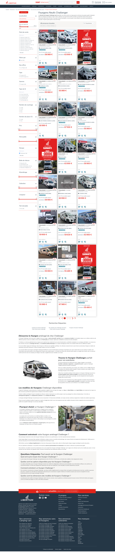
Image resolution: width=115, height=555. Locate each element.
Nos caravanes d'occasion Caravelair (66, 538)
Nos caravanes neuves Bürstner (65, 526)
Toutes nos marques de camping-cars (27, 528)
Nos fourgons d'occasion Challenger (46, 532)
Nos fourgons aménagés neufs (45, 525)
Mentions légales (58, 549)
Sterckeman (80, 543)
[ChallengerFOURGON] (47, 36)
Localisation (23, 16)
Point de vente (23, 32)
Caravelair (80, 529)
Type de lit (22, 89)
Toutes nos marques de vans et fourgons (47, 523)
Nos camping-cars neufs (24, 529)
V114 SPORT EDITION (67, 45)
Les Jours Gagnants (26, 6)
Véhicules (34, 6)
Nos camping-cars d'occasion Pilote (27, 538)
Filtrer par (22, 58)
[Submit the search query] (20, 35)
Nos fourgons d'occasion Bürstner (46, 529)
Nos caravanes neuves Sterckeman (65, 532)
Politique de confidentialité (48, 549)
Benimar (80, 526)
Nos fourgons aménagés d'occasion (46, 526)
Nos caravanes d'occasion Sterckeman (66, 540)
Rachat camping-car (82, 511)
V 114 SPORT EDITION (67, 296)
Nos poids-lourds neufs (24, 539)
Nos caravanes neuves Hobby (64, 529)
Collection (22, 183)
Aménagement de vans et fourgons (85, 505)
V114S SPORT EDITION (67, 225)
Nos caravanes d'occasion (63, 535)
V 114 (63, 154)
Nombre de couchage (26, 105)
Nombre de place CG (26, 117)
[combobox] (64, 2)
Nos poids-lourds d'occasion (25, 540)
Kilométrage (23, 172)
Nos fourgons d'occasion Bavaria (46, 528)
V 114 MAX (64, 190)
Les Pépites (60, 30)
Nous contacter (108, 2)
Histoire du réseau (62, 503)
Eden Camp (80, 533)
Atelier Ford (80, 503)
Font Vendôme (81, 534)
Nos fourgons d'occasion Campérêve (47, 530)
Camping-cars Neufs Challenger (39, 327)
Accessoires (48, 6)
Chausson (80, 531)
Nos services (41, 6)
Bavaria (79, 524)
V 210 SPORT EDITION (67, 117)
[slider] (19, 130)
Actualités (75, 6)
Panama (79, 539)
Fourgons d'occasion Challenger (76, 327)
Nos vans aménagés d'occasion (45, 539)
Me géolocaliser (24, 22)
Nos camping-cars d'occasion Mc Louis (27, 536)
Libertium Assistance (82, 497)
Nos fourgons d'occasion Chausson (46, 533)
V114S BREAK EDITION (47, 45)
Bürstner (80, 527)
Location (60, 6)
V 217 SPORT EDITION (86, 190)
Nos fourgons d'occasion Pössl (45, 536)
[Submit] (78, 2)
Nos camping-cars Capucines (25, 523)
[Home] (11, 2)
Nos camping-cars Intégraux (25, 525)
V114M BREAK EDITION (87, 154)
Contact (91, 6)
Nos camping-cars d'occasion (25, 530)
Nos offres (22, 65)
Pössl (79, 540)
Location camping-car (82, 513)
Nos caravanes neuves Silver (64, 530)
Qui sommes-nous (68, 6)
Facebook (40, 498)
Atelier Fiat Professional (83, 501)
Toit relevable (23, 206)
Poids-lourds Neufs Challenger (38, 329)
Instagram (43, 498)
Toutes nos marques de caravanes (65, 523)
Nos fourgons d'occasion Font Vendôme (47, 535)
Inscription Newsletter (63, 507)
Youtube (46, 498)
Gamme (21, 81)
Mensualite (22, 137)
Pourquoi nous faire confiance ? (65, 497)
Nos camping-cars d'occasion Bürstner (27, 533)
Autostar (80, 523)
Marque (21, 148)
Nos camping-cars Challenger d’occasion (57, 327)
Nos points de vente (62, 499)
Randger (80, 542)
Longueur (22, 195)
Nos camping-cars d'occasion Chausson (27, 535)
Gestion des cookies (67, 549)
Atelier (54, 6)
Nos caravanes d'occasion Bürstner (65, 536)
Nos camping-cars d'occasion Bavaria (27, 532)
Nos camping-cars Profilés (25, 526)
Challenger (80, 530)
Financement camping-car (83, 509)
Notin (79, 537)
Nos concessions (84, 6)
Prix (20, 126)
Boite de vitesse (24, 160)
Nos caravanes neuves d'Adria (64, 533)
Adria (79, 521)
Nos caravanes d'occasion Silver (65, 539)
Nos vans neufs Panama (44, 538)
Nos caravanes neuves (63, 525)
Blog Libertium (61, 509)
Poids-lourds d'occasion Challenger (57, 329)
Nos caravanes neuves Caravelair (65, 528)
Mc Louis (80, 536)
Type (20, 73)
